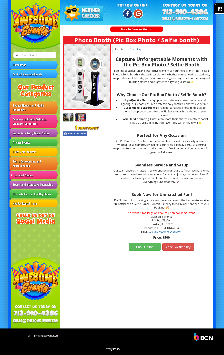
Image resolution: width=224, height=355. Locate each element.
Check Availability (178, 247)
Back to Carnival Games (136, 29)
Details (119, 49)
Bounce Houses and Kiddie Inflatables (28, 107)
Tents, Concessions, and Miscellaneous (27, 163)
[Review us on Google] (137, 13)
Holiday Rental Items (25, 203)
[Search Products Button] (16, 55)
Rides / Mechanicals (24, 152)
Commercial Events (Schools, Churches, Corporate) (29, 121)
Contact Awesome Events (27, 74)
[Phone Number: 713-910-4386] (35, 313)
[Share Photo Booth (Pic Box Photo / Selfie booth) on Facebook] (87, 133)
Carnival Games (23, 175)
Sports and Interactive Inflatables (33, 184)
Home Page (19, 65)
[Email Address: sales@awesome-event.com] (35, 321)
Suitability (135, 49)
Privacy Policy (112, 349)
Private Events (21, 142)
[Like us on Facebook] (127, 13)
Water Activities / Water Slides (31, 133)
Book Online (144, 247)
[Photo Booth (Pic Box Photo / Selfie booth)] (87, 76)
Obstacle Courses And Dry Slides (32, 194)
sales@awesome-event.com (165, 231)
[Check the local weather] (84, 13)
